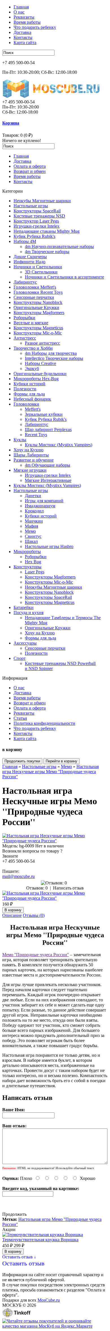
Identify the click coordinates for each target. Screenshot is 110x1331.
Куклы (20, 439)
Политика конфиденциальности (44, 723)
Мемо (30, 531)
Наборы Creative (40, 363)
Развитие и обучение (34, 460)
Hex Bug (33, 561)
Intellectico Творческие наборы (54, 358)
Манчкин (34, 521)
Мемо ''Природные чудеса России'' (35, 954)
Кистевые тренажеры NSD (39, 216)
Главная (21, 7)
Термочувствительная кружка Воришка (40, 1239)
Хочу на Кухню (28, 449)
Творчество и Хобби (33, 348)
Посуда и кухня (28, 612)
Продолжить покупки (22, 761)
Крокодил (34, 510)
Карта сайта (25, 42)
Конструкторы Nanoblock (38, 302)
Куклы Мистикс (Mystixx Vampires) (58, 444)
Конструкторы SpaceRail (37, 210)
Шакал (31, 541)
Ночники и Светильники (38, 266)
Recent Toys (36, 434)
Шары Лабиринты (31, 455)
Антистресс (25, 338)
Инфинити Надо (29, 261)
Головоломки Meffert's (35, 287)
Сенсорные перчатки (34, 297)
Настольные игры (31, 205)
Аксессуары (25, 643)
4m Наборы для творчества (51, 353)
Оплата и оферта (30, 166)
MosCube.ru (49, 1300)
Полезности (25, 388)
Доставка (22, 32)
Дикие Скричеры (30, 256)
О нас (19, 12)
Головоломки (26, 404)
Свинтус (33, 536)
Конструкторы (27, 566)
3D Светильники (41, 271)
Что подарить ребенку (35, 27)
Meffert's (33, 409)
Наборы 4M (25, 241)
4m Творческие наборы (47, 251)
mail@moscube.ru (18, 876)
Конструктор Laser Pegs (36, 221)
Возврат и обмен (30, 171)
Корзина (10, 123)
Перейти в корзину (61, 761)
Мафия (31, 526)
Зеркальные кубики (44, 414)
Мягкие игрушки (30, 470)
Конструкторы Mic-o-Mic (38, 332)
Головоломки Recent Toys (38, 292)
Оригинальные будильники (40, 373)
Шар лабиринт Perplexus (48, 429)
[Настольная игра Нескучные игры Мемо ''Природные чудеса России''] (55, 840)
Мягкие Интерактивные (48, 480)
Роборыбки (24, 317)
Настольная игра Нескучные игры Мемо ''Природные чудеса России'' (50, 771)
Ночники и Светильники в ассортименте (64, 277)
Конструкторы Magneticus (38, 327)
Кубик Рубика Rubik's (34, 236)
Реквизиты (24, 17)
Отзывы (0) (34, 915)
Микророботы (27, 551)
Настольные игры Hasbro (49, 546)
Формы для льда (29, 394)
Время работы (27, 22)
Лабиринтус (25, 282)
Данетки (33, 495)
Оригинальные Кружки (36, 307)
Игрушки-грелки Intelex (37, 226)
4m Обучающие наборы (47, 465)
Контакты (23, 37)
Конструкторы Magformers (39, 312)
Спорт (20, 658)
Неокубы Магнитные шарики (42, 200)
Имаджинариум (40, 505)
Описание (12, 915)
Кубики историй (29, 383)
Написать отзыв (68, 888)
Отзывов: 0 (37, 888)
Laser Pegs (34, 571)
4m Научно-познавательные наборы (59, 246)
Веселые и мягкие (31, 322)
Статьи (20, 718)
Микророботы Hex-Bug (36, 378)
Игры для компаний (44, 500)
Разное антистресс (42, 343)
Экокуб (32, 368)
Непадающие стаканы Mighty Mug (47, 231)
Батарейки (24, 607)
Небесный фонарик (32, 399)
